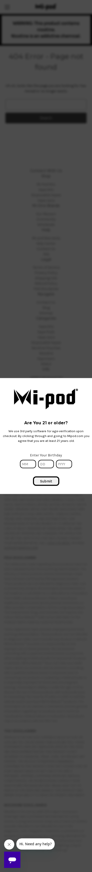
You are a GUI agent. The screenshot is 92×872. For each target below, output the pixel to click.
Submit (46, 481)
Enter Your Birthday (46, 455)
